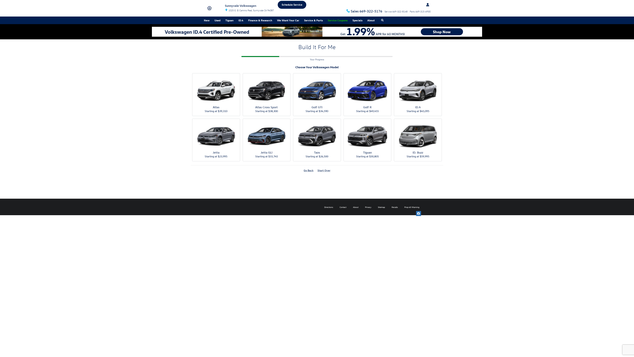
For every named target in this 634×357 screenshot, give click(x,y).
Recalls (395, 207)
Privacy (368, 207)
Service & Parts (313, 20)
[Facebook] (418, 213)
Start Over (323, 170)
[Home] (214, 8)
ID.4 (240, 20)
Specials (357, 20)
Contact (343, 207)
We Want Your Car (288, 20)
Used (217, 20)
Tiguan (229, 20)
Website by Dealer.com (215, 207)
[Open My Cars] (427, 5)
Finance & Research (260, 20)
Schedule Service (292, 4)
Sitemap (381, 207)
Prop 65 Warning (411, 207)
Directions (328, 207)
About (371, 20)
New (207, 20)
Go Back (309, 170)
